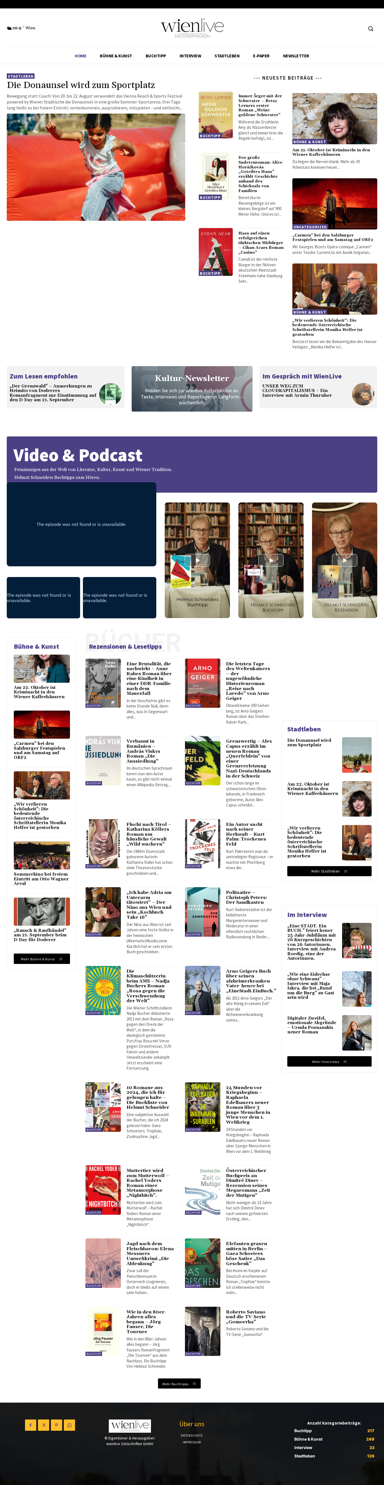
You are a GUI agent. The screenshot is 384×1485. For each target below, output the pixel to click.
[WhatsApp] (69, 1425)
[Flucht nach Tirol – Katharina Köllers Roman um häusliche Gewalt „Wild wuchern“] (103, 844)
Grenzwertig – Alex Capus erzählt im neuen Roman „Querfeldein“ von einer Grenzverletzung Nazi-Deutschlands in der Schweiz (249, 758)
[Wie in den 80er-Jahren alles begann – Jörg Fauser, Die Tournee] (103, 1331)
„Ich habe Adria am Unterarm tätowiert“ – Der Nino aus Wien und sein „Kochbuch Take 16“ (149, 905)
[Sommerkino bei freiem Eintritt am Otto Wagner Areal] (42, 855)
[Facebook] (30, 1425)
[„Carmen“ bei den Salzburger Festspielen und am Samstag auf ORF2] (335, 203)
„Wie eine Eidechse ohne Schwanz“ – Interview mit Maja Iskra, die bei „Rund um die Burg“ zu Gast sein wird (310, 986)
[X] (43, 1425)
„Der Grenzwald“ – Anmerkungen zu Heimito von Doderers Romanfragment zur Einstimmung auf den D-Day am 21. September (53, 393)
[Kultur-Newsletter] (192, 388)
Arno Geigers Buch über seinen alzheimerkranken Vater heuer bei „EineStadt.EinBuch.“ (251, 981)
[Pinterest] (56, 1425)
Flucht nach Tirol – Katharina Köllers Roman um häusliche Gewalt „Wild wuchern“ (149, 834)
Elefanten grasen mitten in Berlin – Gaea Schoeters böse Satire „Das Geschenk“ (246, 1253)
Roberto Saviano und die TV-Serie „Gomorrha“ (246, 1317)
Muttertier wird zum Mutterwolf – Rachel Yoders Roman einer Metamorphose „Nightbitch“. (148, 1183)
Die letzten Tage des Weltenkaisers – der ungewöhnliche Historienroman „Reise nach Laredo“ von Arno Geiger (248, 681)
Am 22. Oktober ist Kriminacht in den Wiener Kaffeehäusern (331, 152)
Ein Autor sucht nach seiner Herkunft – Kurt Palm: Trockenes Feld (246, 834)
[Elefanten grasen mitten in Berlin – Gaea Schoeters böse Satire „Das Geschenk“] (202, 1263)
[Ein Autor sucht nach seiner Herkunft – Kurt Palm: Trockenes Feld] (202, 844)
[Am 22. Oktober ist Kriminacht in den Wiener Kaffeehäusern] (335, 118)
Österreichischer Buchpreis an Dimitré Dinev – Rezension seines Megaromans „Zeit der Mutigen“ (248, 1183)
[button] (370, 28)
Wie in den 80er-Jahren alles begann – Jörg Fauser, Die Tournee (146, 1322)
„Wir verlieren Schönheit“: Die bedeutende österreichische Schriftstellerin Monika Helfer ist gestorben (327, 327)
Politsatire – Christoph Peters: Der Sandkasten (246, 897)
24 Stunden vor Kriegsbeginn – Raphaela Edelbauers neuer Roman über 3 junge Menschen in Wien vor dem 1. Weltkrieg (248, 1105)
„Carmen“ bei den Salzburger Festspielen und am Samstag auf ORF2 (332, 238)
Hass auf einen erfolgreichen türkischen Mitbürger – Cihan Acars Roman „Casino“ (261, 243)
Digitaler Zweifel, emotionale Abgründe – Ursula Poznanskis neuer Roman (311, 1025)
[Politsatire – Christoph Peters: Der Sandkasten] (202, 912)
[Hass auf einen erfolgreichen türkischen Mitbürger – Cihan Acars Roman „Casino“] (216, 252)
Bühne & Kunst (309, 141)
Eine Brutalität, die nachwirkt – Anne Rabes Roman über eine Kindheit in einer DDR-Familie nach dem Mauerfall (149, 679)
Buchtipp (210, 135)
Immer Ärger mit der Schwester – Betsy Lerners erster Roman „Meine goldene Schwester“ (260, 106)
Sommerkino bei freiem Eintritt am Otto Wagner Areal (41, 879)
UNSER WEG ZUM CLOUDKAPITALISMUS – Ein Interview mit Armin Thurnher (297, 391)
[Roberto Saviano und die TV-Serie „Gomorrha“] (202, 1331)
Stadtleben (20, 76)
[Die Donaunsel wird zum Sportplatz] (96, 167)
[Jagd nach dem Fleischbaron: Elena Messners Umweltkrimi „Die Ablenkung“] (103, 1263)
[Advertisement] (329, 672)
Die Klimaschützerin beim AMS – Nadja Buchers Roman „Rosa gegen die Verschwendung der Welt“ (148, 986)
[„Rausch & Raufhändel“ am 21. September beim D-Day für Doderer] (42, 912)
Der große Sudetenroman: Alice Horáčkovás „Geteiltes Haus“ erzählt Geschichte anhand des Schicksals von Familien (260, 174)
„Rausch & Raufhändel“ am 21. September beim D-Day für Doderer (40, 935)
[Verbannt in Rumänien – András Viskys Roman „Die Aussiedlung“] (103, 760)
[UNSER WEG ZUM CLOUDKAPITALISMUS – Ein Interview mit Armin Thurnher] (363, 394)
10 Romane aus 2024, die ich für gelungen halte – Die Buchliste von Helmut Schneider (148, 1097)
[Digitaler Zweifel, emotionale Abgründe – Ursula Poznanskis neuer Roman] (357, 1033)
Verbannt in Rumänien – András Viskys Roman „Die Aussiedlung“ (143, 751)
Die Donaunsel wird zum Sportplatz (81, 85)
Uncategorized (310, 226)
